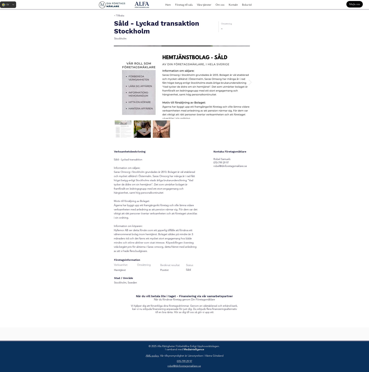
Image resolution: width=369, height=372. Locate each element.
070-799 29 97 (184, 361)
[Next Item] (250, 82)
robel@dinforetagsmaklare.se (230, 166)
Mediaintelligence (194, 349)
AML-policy (152, 355)
